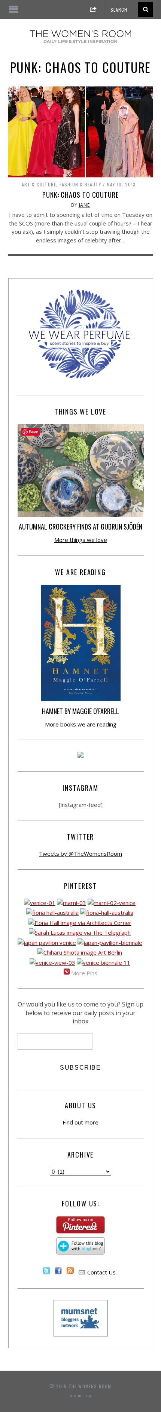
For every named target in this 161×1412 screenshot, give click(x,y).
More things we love (80, 539)
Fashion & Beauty (80, 184)
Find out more (80, 1122)
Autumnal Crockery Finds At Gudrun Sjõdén (80, 526)
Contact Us (101, 1272)
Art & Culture (39, 184)
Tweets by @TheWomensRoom (80, 853)
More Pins (84, 973)
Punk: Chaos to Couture (80, 195)
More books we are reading (80, 724)
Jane (84, 205)
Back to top (79, 1396)
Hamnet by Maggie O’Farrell (80, 711)
